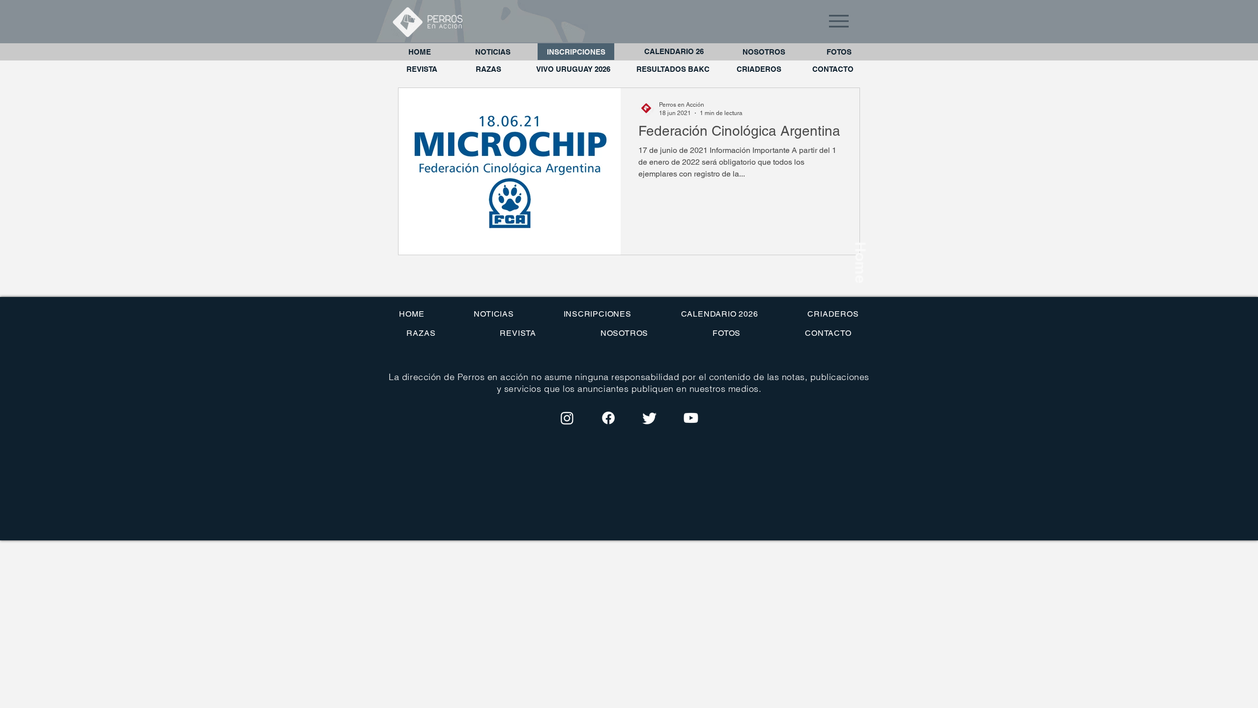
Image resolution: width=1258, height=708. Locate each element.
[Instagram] (567, 418)
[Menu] (838, 21)
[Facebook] (608, 418)
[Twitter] (649, 418)
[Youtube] (691, 418)
